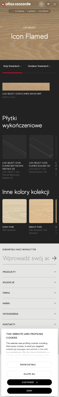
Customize (28, 382)
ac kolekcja (19, 11)
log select (31, 11)
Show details (28, 364)
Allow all (29, 374)
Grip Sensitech (12, 66)
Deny (29, 391)
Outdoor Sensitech (39, 66)
